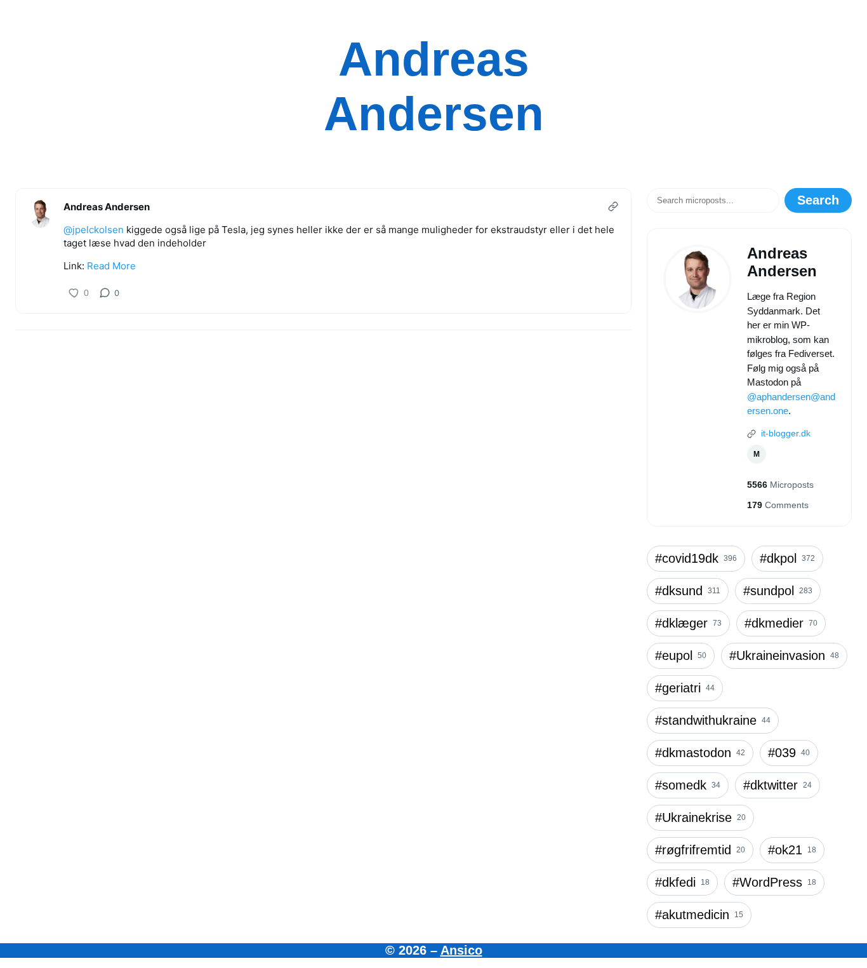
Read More (111, 266)
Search (818, 200)
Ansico (461, 950)
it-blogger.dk (784, 433)
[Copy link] (613, 206)
